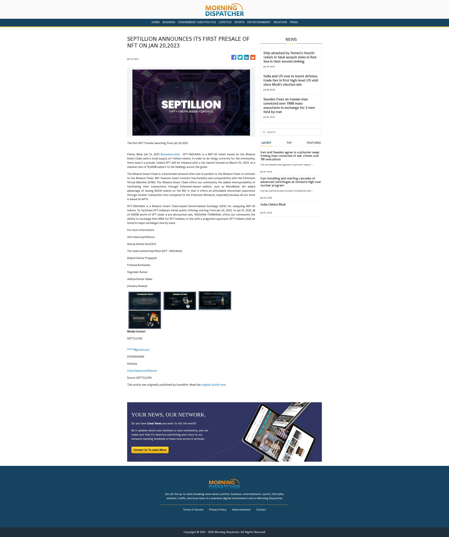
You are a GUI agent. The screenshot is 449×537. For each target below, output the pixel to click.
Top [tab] (289, 143)
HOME (156, 22)
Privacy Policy (217, 509)
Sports (239, 22)
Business (169, 22)
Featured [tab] (314, 143)
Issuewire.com (170, 154)
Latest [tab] (266, 143)
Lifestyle (225, 22)
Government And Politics (197, 22)
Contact (261, 509)
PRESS (294, 22)
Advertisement (241, 509)
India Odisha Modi (273, 204)
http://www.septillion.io (142, 370)
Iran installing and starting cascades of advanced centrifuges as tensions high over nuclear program (290, 181)
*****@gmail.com (138, 349)
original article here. (213, 384)
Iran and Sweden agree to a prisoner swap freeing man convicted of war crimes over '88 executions (289, 155)
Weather (280, 22)
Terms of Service (193, 509)
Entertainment (259, 22)
